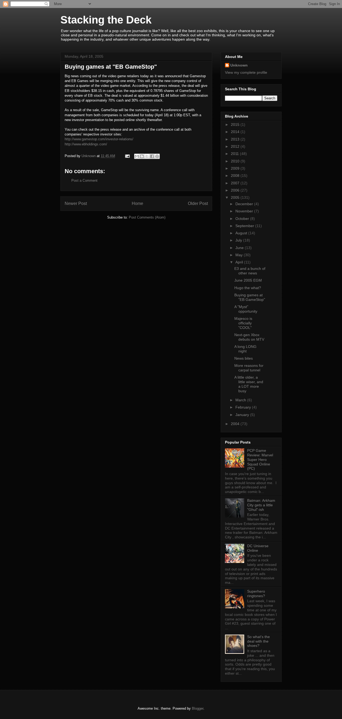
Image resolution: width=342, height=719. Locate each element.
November (244, 211)
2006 (235, 190)
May (239, 255)
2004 (235, 424)
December (244, 204)
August (241, 233)
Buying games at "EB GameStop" (249, 297)
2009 (235, 168)
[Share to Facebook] (152, 156)
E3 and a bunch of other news (249, 270)
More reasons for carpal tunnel (248, 367)
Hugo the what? (247, 288)
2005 (235, 197)
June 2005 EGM (248, 280)
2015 (235, 124)
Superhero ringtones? (256, 593)
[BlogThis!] (142, 156)
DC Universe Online (258, 548)
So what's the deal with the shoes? (258, 641)
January (242, 415)
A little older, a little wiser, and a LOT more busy (248, 384)
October (242, 218)
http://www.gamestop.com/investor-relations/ (99, 139)
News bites (243, 358)
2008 (235, 175)
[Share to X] (147, 156)
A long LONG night (245, 348)
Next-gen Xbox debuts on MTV (249, 337)
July (239, 240)
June (240, 248)
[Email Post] (127, 156)
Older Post (198, 203)
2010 (235, 161)
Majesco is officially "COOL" (243, 323)
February (243, 407)
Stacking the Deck (105, 20)
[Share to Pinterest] (157, 156)
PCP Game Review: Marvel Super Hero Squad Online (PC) (260, 459)
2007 (235, 183)
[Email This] (136, 156)
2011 (235, 153)
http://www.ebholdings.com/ (86, 144)
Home (137, 203)
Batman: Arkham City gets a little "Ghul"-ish (261, 505)
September (245, 226)
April (239, 262)
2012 (235, 146)
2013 (235, 139)
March (241, 400)
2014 (235, 132)
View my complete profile (246, 72)
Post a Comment (84, 180)
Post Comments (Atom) (147, 217)
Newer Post (76, 203)
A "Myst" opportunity (245, 309)
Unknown (239, 65)
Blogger (197, 708)
